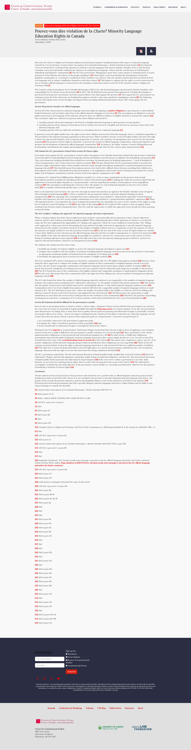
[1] (139, 65)
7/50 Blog (146, 7)
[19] (109, 180)
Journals (97, 7)
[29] (75, 238)
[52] (96, 360)
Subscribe (72, 672)
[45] (122, 333)
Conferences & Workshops (116, 7)
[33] (109, 257)
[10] (151, 116)
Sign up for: (71, 651)
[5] (49, 85)
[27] (96, 231)
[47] (108, 340)
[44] (95, 323)
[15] (153, 158)
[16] (93, 163)
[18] (118, 173)
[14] (142, 147)
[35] (144, 266)
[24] (147, 199)
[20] (44, 185)
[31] (127, 249)
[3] (92, 75)
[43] (144, 298)
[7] (120, 95)
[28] (154, 233)
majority (56, 330)
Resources (173, 7)
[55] (36, 619)
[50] (118, 350)
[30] (95, 241)
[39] (142, 283)
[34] (139, 261)
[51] (143, 354)
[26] (99, 204)
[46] (109, 335)
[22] (65, 194)
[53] (132, 362)
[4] (99, 80)
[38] (52, 276)
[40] (149, 285)
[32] (116, 254)
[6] (78, 92)
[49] (36, 348)
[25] (73, 204)
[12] (44, 142)
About (183, 7)
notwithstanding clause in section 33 (78, 340)
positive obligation (116, 111)
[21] (41, 187)
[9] (116, 113)
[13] (98, 144)
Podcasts (135, 7)
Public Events (159, 7)
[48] (135, 343)
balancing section (105, 309)
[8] (137, 97)
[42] (121, 295)
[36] (36, 271)
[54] (72, 367)
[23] (49, 197)
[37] (36, 274)
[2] (70, 73)
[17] (51, 168)
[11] (121, 130)
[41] (110, 293)
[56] (146, 381)
